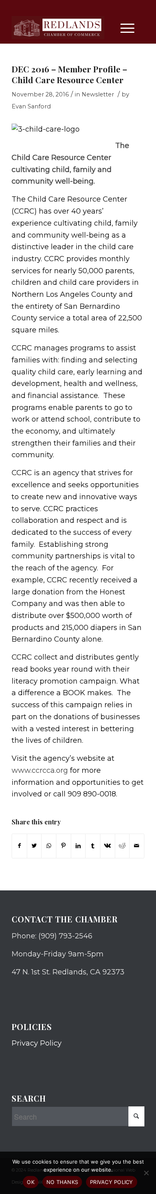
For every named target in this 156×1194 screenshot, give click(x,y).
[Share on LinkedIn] (78, 846)
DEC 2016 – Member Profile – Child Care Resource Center (69, 74)
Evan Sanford (31, 106)
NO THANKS (62, 1182)
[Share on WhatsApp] (49, 846)
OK (30, 1182)
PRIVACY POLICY (111, 1182)
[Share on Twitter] (34, 846)
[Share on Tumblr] (93, 846)
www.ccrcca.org (40, 770)
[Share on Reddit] (122, 846)
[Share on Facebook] (19, 846)
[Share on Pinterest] (63, 846)
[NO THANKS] (146, 1173)
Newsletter (98, 94)
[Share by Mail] (137, 846)
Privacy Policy (37, 1043)
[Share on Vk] (107, 846)
